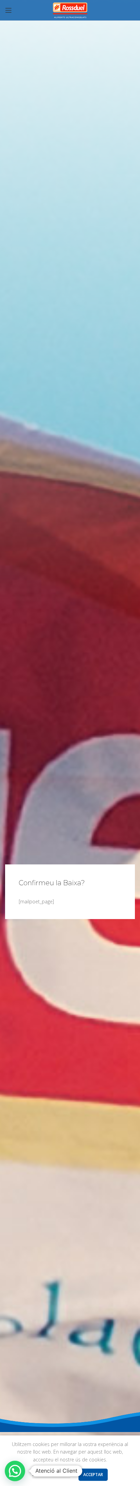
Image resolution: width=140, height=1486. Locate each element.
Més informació (51, 1474)
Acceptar (93, 1474)
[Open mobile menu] (8, 10)
